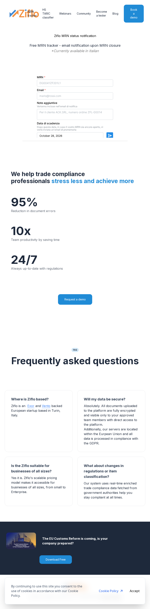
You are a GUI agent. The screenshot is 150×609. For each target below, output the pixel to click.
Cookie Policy (108, 591)
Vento (46, 406)
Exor (30, 406)
